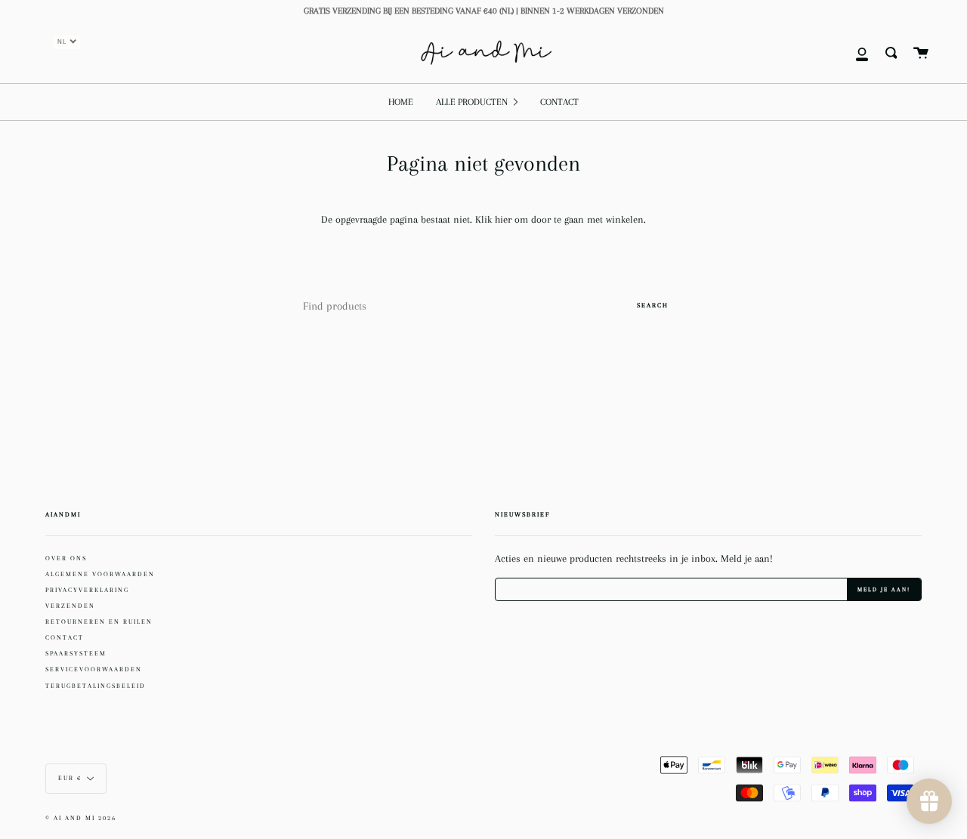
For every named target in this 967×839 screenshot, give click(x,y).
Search (653, 305)
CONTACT (64, 637)
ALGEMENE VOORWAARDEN (100, 574)
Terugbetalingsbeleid (95, 685)
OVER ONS (66, 558)
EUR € (70, 778)
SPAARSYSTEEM (76, 653)
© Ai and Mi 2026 (80, 818)
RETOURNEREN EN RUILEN (99, 621)
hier (504, 219)
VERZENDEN (70, 605)
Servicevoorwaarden (93, 669)
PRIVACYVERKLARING (87, 590)
